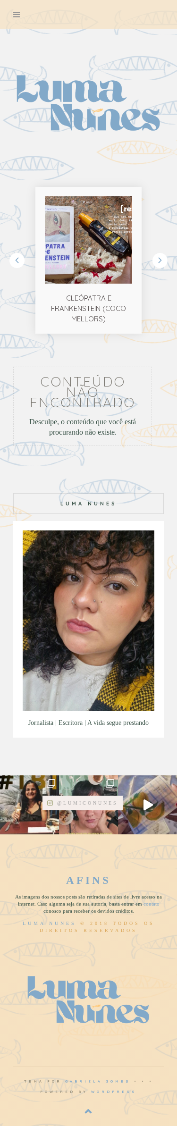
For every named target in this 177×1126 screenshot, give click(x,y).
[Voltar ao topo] (88, 1111)
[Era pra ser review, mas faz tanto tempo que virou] (29, 804)
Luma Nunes (49, 923)
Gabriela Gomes (98, 1081)
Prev (17, 260)
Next (160, 260)
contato (151, 904)
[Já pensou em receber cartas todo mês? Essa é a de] (147, 804)
